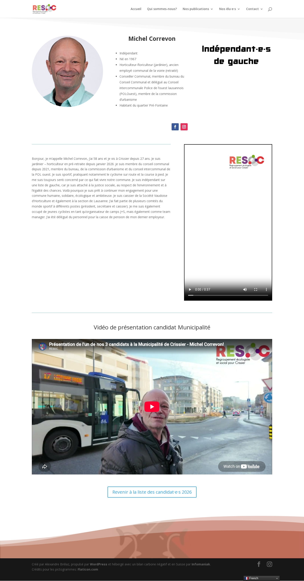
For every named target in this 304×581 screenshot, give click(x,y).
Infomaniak (201, 564)
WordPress (98, 564)
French (253, 578)
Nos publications (196, 9)
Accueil (136, 9)
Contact (252, 9)
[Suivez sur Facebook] (175, 126)
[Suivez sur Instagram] (184, 126)
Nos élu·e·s (227, 9)
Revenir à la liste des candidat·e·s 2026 (152, 492)
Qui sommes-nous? (162, 9)
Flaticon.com (88, 569)
